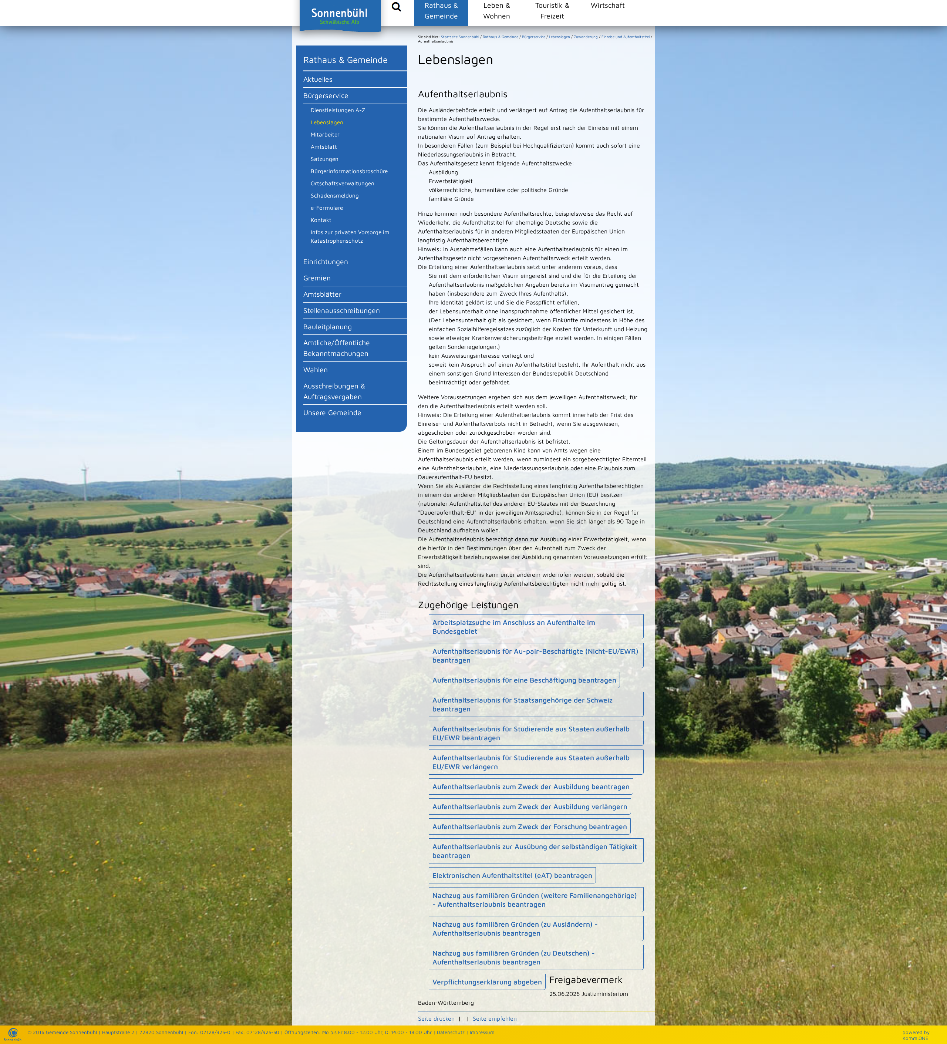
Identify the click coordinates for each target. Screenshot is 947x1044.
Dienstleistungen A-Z (338, 110)
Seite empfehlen (495, 1018)
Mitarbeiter (325, 134)
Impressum (482, 1032)
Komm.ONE (916, 1038)
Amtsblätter (322, 294)
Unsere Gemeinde (332, 412)
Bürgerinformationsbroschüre (349, 171)
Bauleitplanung (327, 326)
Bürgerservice (325, 95)
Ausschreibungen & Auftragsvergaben (334, 391)
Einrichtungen (325, 261)
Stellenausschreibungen (341, 310)
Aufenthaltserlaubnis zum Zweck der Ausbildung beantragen (531, 786)
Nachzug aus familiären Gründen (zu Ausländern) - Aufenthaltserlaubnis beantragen (515, 928)
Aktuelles (318, 79)
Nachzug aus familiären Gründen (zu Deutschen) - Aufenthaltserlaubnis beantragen (513, 957)
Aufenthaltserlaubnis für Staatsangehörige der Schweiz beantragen (522, 704)
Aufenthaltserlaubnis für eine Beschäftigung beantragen (524, 680)
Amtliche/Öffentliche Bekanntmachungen (336, 347)
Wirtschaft (608, 5)
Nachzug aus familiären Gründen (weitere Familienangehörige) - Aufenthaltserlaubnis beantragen (534, 899)
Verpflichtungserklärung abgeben (487, 982)
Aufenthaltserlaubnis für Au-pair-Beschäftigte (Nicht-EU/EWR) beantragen (535, 655)
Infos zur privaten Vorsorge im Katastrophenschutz (350, 236)
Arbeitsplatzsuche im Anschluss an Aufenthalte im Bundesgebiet (513, 626)
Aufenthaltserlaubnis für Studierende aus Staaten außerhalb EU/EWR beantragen (531, 733)
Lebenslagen (327, 122)
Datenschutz (451, 1032)
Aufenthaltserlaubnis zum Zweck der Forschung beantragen (529, 826)
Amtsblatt (324, 146)
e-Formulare (327, 207)
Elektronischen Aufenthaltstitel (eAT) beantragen (512, 875)
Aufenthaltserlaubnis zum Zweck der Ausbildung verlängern (529, 806)
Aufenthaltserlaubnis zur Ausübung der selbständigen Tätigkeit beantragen (534, 850)
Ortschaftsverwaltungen (342, 183)
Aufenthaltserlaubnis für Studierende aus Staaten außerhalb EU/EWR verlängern (531, 762)
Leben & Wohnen (496, 10)
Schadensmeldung (335, 195)
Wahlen (315, 369)
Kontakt (321, 219)
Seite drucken (436, 1018)
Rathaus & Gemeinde (441, 10)
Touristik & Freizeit (552, 10)
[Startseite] (13, 1039)
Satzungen (324, 158)
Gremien (317, 277)
